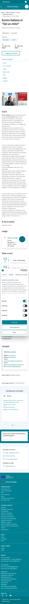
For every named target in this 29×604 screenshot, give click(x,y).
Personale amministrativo (7, 498)
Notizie (3, 537)
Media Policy (5, 599)
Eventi (2, 550)
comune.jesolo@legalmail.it (13, 366)
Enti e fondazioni (5, 494)
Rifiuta (14, 332)
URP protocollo (5, 565)
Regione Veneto (6, 2)
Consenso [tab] (4, 274)
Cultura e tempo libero (7, 515)
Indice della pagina (7, 59)
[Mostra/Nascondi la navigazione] (1, 7)
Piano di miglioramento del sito (9, 588)
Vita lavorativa (5, 529)
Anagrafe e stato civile (7, 509)
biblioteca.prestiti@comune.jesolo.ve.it (14, 364)
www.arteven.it (6, 338)
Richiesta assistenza (6, 577)
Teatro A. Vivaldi (12, 238)
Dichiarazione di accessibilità (8, 586)
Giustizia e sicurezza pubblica (8, 518)
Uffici (2, 493)
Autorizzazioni (4, 511)
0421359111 (13, 568)
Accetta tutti (14, 322)
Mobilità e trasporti (6, 522)
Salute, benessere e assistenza (9, 524)
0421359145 (12, 355)
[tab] (12, 425)
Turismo (3, 528)
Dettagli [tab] (11, 274)
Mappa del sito (6, 601)
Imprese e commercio (6, 520)
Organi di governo (5, 489)
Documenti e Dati (5, 500)
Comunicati (4, 539)
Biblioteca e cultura (10, 352)
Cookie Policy (4, 583)
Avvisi (2, 541)
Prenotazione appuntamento (8, 573)
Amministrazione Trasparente (8, 579)
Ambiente (3, 507)
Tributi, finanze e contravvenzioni (9, 526)
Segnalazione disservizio (7, 575)
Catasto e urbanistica (6, 513)
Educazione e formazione (7, 517)
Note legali (4, 584)
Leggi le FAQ (4, 571)
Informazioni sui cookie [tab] (21, 274)
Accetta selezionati (14, 327)
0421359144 (12, 357)
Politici (2, 496)
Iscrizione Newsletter (15, 599)
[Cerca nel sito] (27, 6)
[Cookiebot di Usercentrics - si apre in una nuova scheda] (20, 270)
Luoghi (2, 548)
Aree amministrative (6, 491)
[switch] (25, 306)
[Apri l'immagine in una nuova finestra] (14, 99)
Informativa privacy (6, 581)
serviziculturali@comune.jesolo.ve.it (13, 361)
